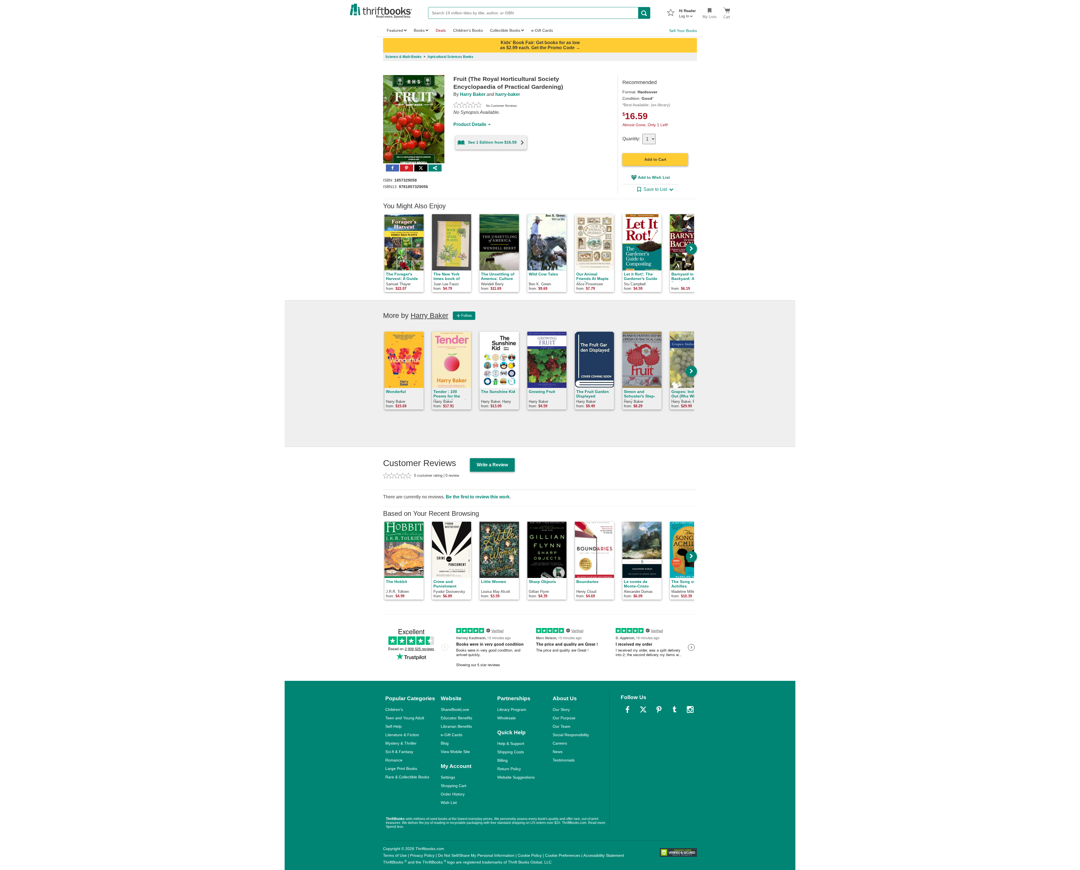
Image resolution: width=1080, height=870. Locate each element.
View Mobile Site (455, 751)
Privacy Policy (422, 855)
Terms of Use (395, 855)
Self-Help (393, 726)
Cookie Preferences (562, 855)
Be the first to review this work (478, 496)
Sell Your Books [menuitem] (683, 30)
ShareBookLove (455, 709)
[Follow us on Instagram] (690, 709)
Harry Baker (472, 94)
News (557, 751)
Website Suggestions (516, 777)
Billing (502, 760)
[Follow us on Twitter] (643, 709)
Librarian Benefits (456, 726)
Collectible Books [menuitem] (505, 30)
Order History (453, 794)
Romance (393, 760)
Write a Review (492, 464)
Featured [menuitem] (395, 30)
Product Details (469, 124)
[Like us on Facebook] (627, 709)
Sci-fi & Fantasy (399, 751)
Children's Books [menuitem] (468, 30)
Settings (448, 777)
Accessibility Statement (603, 855)
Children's (394, 709)
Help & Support (510, 743)
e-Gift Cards (451, 735)
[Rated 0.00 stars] (467, 105)
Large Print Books (401, 768)
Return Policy (509, 769)
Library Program (511, 709)
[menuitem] (687, 11)
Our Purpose (564, 718)
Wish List (449, 802)
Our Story (561, 709)
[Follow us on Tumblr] (674, 709)
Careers (560, 743)
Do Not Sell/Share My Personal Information (476, 855)
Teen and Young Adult (404, 718)
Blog (445, 743)
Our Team (561, 726)
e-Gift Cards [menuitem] (542, 30)
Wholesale (506, 718)
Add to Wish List (654, 177)
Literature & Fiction (402, 735)
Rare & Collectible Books (407, 777)
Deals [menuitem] (441, 30)
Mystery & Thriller (401, 743)
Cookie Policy (530, 855)
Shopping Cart (453, 785)
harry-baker (507, 94)
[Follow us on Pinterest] (659, 709)
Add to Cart (655, 159)
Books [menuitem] (419, 30)
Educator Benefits (456, 718)
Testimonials (564, 760)
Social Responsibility (571, 735)
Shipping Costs (510, 752)
